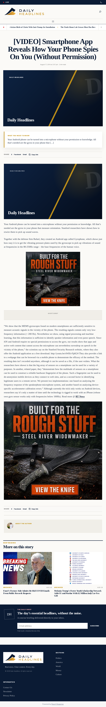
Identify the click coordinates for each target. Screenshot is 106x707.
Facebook (17, 154)
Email (25, 154)
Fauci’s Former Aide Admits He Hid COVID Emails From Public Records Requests (26, 592)
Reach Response (57, 704)
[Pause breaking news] (101, 27)
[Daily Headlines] (24, 12)
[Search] (100, 11)
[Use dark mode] (101, 2)
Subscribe (94, 626)
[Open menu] (53, 21)
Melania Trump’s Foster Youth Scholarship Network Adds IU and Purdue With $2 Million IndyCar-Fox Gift (77, 593)
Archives (7, 587)
